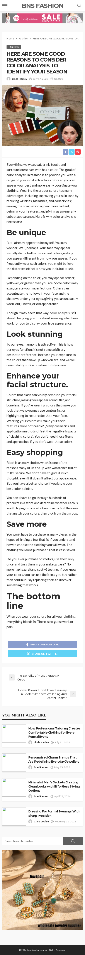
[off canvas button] (4, 5)
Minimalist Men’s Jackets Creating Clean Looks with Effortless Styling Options (54, 786)
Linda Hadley (19, 78)
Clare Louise (41, 821)
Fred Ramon (41, 767)
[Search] (79, 5)
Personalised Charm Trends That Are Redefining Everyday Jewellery (53, 759)
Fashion (14, 46)
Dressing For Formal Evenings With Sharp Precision (53, 813)
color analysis (60, 313)
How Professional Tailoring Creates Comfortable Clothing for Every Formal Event (54, 732)
